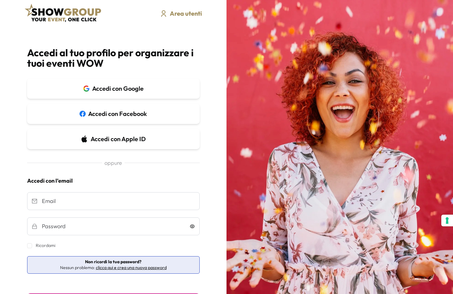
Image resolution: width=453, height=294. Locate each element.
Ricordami (45, 245)
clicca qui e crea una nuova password (131, 267)
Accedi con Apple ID (118, 139)
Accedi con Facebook (117, 113)
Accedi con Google (118, 88)
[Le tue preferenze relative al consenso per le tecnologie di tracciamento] (447, 220)
